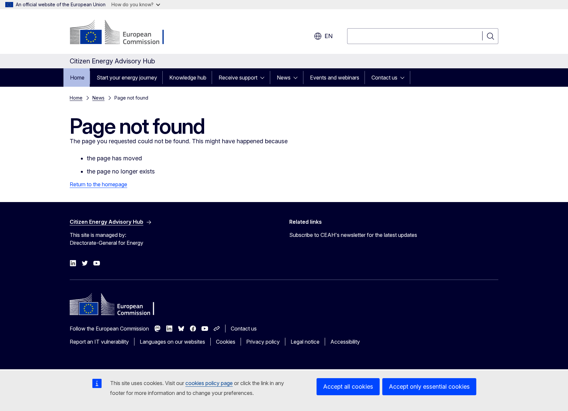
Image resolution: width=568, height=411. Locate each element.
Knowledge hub (187, 77)
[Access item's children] (264, 77)
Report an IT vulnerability (99, 341)
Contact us (384, 77)
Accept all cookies (348, 386)
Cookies (225, 341)
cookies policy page (209, 383)
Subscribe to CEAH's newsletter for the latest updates (353, 235)
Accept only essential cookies (429, 386)
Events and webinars (334, 77)
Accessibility (345, 341)
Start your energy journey (127, 77)
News (284, 77)
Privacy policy (263, 341)
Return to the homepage (98, 184)
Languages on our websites (172, 341)
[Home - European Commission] (123, 33)
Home (77, 77)
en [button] (328, 36)
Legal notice (305, 341)
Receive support (238, 77)
